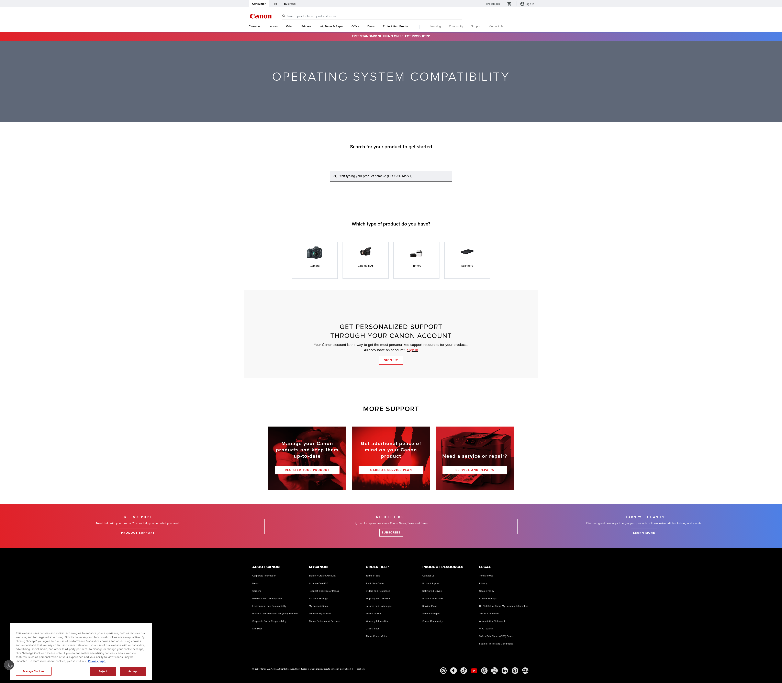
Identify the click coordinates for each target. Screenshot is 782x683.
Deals (371, 26)
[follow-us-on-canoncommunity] (525, 670)
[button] (315, 260)
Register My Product (320, 613)
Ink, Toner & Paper (331, 26)
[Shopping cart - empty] (509, 4)
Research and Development (267, 598)
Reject (103, 671)
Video (289, 26)
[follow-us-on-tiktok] (463, 670)
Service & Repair (431, 613)
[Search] (335, 176)
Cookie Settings (488, 598)
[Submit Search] (284, 16)
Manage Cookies (34, 671)
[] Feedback (492, 3)
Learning (435, 26)
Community (456, 26)
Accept (133, 671)
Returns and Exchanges (379, 606)
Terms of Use (486, 575)
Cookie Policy (486, 591)
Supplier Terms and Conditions (496, 643)
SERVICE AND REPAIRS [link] (475, 470)
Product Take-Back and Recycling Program (275, 613)
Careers (256, 591)
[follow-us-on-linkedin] (505, 670)
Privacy (483, 583)
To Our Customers (489, 613)
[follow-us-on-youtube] (474, 670)
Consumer (259, 3)
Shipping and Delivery (378, 598)
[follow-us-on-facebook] (453, 670)
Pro (275, 3)
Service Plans (429, 606)
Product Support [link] (138, 533)
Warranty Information (377, 621)
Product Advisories (432, 598)
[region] (81, 651)
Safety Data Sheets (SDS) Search (496, 636)
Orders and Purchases (378, 591)
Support (476, 26)
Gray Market (372, 628)
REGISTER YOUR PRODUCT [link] (307, 470)
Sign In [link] (412, 350)
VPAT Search (486, 628)
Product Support (431, 583)
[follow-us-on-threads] (484, 670)
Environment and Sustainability (269, 606)
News (255, 583)
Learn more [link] (644, 533)
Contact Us (496, 26)
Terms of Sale (373, 575)
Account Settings (318, 598)
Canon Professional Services (324, 621)
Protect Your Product (396, 26)
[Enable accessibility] (9, 665)
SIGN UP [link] (391, 360)
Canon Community (432, 621)
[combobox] (372, 16)
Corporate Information (264, 575)
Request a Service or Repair (324, 591)
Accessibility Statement (492, 621)
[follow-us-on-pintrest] (515, 670)
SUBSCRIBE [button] (391, 532)
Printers (306, 26)
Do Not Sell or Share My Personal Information (503, 606)
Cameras (254, 26)
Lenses (273, 26)
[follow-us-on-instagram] (443, 670)
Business (290, 3)
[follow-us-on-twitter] (494, 670)
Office (355, 26)
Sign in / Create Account (322, 575)
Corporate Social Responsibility (269, 621)
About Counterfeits (376, 636)
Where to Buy (373, 613)
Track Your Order (375, 583)
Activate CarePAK (318, 583)
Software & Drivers (432, 591)
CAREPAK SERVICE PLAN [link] (391, 470)
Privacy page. (97, 661)
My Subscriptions (318, 606)
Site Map (257, 628)
